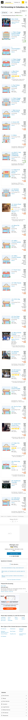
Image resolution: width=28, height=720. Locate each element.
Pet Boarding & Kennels (17, 588)
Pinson (9, 617)
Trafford (16, 618)
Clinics (18, 207)
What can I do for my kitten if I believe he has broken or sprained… (12, 576)
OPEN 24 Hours (19, 15)
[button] (26, 2)
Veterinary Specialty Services (5, 632)
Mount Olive (3, 618)
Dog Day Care (20, 20)
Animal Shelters (4, 633)
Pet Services (19, 157)
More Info (13, 23)
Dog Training (12, 631)
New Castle (3, 620)
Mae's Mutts (14, 19)
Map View (5, 12)
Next (17, 521)
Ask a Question (14, 564)
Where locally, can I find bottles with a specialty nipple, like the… (13, 572)
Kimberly (23, 618)
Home (2, 516)
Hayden (23, 617)
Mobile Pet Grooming (21, 629)
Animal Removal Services (22, 634)
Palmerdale (10, 620)
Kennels (21, 631)
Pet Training (19, 192)
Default (23, 10)
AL (5, 516)
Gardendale (3, 617)
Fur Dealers (19, 409)
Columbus (9, 516)
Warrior (16, 617)
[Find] (23, 2)
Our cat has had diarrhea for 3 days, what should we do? (13, 567)
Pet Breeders (3, 636)
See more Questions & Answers (14, 579)
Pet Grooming (14, 20)
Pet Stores (25, 588)
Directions (17, 22)
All (11, 12)
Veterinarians (19, 335)
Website (13, 22)
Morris (9, 618)
